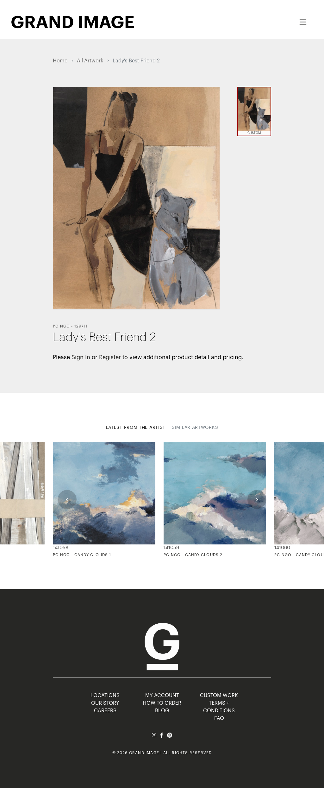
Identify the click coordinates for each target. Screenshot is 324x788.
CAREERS (105, 710)
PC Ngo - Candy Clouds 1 (82, 555)
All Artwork (90, 60)
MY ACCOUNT (162, 695)
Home (60, 60)
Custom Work (219, 695)
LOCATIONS (105, 695)
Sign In (81, 357)
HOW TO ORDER (162, 703)
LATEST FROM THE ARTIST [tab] (135, 427)
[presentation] (67, 499)
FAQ (219, 718)
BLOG (162, 710)
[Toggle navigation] (303, 22)
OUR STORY (105, 703)
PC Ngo (61, 326)
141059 (171, 547)
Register (110, 357)
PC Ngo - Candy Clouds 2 (193, 555)
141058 (60, 547)
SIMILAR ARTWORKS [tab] (195, 427)
